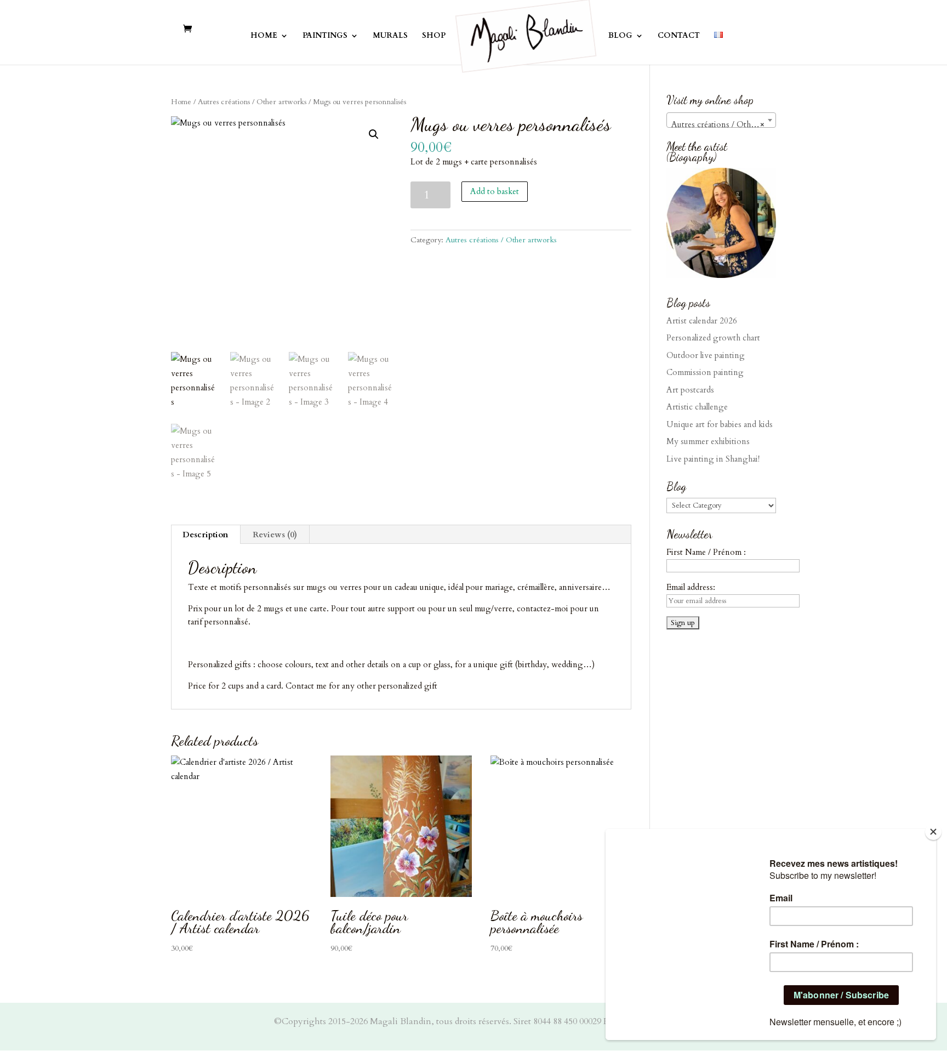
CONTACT (679, 36)
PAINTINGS (325, 36)
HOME (263, 36)
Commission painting (705, 372)
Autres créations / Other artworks (252, 101)
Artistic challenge (697, 406)
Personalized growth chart (713, 337)
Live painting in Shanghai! (713, 458)
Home (181, 101)
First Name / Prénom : (706, 552)
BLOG (620, 36)
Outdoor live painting (705, 355)
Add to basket (494, 191)
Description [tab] (205, 534)
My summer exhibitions (708, 441)
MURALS (390, 36)
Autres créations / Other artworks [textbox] (723, 124)
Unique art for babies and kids (719, 424)
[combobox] (721, 120)
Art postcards (690, 389)
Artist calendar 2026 (701, 320)
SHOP (434, 36)
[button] (374, 134)
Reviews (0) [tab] (275, 534)
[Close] (933, 831)
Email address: (690, 587)
